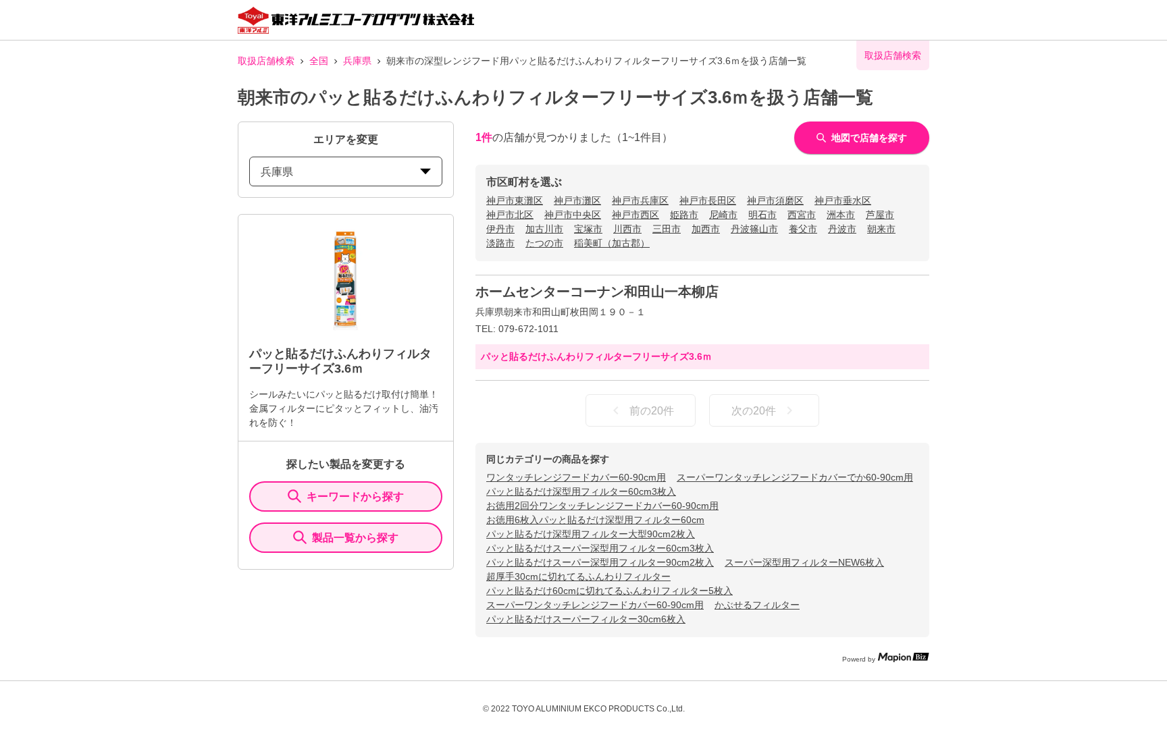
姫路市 (684, 214)
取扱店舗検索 (266, 60)
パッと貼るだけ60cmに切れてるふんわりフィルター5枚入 (609, 590)
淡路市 (500, 243)
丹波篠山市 (754, 228)
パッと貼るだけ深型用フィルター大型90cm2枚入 (590, 534)
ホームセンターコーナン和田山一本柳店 (597, 291)
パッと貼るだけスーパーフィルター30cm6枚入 (585, 619)
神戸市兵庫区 (640, 200)
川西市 (627, 228)
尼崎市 (723, 214)
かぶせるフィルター (757, 604)
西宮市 (801, 214)
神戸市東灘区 (514, 200)
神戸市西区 (635, 214)
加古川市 (544, 228)
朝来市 (881, 228)
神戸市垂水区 (842, 200)
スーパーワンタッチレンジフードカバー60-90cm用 (595, 604)
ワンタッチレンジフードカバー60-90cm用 (576, 477)
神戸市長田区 (707, 200)
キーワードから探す (355, 496)
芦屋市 (880, 214)
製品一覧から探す (355, 537)
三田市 (666, 228)
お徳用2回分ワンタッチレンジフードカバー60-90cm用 (602, 505)
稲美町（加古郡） (612, 243)
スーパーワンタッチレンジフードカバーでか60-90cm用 (795, 477)
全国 (318, 60)
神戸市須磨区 (775, 200)
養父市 (803, 228)
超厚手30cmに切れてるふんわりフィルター (578, 576)
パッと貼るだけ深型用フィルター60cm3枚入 (581, 491)
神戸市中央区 (572, 214)
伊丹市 (500, 228)
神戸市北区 (510, 214)
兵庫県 (357, 60)
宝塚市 (588, 228)
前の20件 (651, 410)
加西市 (706, 228)
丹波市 (842, 228)
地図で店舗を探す (869, 137)
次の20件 (753, 410)
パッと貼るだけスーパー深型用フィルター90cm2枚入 (600, 562)
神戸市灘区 (577, 200)
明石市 (762, 214)
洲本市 (841, 214)
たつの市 (544, 243)
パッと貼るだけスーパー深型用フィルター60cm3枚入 (600, 548)
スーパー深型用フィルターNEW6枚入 (804, 562)
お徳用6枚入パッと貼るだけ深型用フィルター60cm (595, 519)
